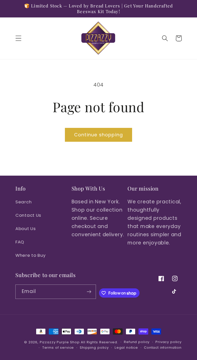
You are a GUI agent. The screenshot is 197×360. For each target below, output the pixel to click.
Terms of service (58, 347)
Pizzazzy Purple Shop (60, 342)
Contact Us (28, 215)
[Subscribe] (89, 292)
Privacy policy (168, 341)
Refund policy (137, 341)
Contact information (163, 347)
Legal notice (126, 347)
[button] (18, 38)
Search (23, 202)
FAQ (19, 242)
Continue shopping (98, 134)
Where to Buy (30, 255)
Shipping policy (94, 347)
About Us (25, 228)
